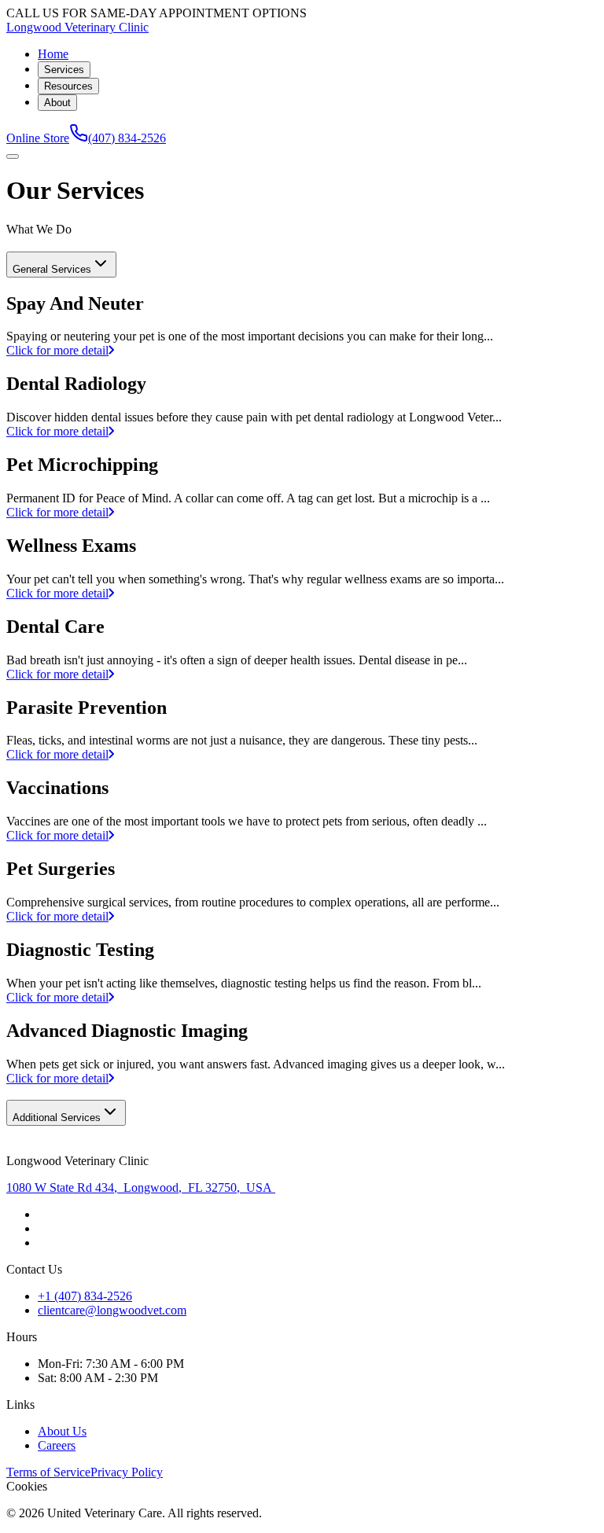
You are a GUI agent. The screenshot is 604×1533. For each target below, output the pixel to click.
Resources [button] (68, 86)
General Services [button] (52, 269)
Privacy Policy (126, 1472)
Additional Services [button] (57, 1117)
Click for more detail (57, 350)
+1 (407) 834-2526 (85, 1296)
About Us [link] (62, 1431)
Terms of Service (48, 1472)
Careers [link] (57, 1445)
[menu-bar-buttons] (12, 156)
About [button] (57, 102)
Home (53, 54)
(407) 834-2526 (127, 138)
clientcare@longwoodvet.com (112, 1310)
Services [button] (64, 69)
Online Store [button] (37, 138)
